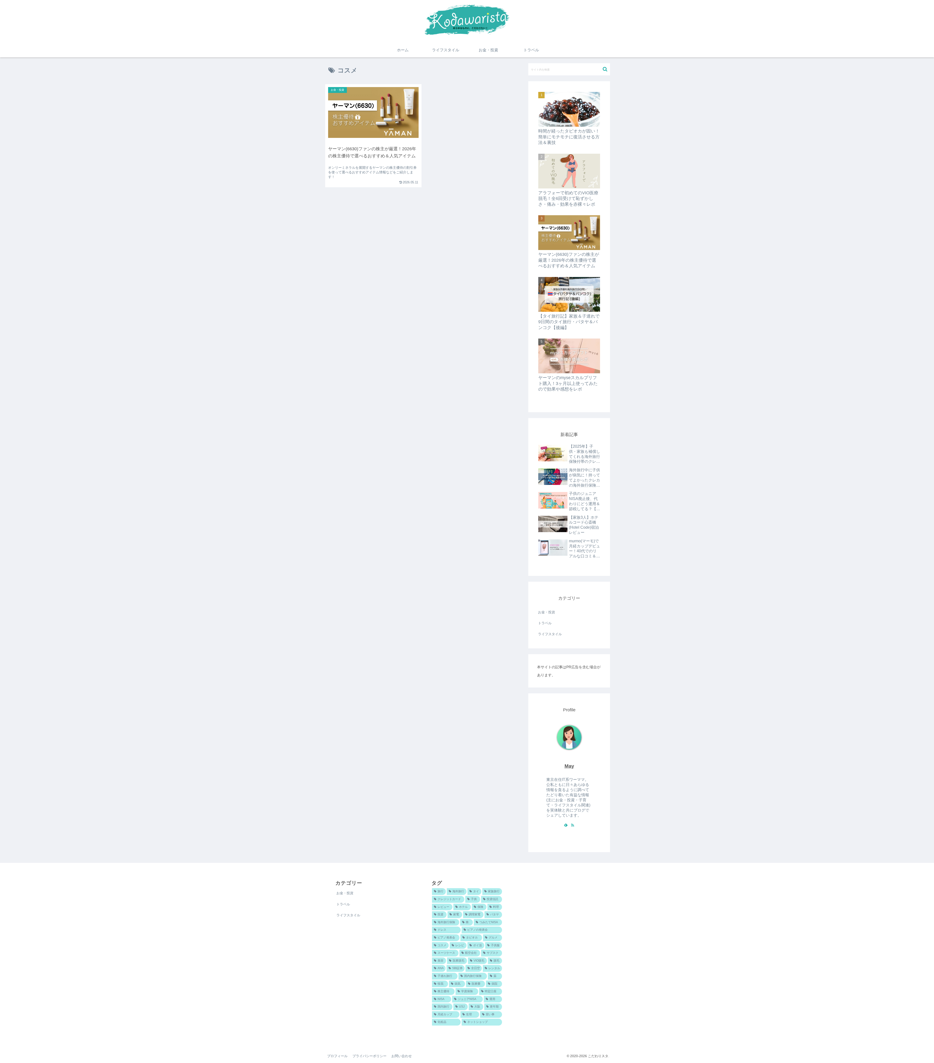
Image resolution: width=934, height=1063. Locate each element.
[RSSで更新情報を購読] (572, 825)
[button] (605, 69)
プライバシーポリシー (369, 1056)
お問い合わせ (401, 1056)
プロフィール (337, 1056)
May (569, 766)
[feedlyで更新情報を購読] (566, 825)
